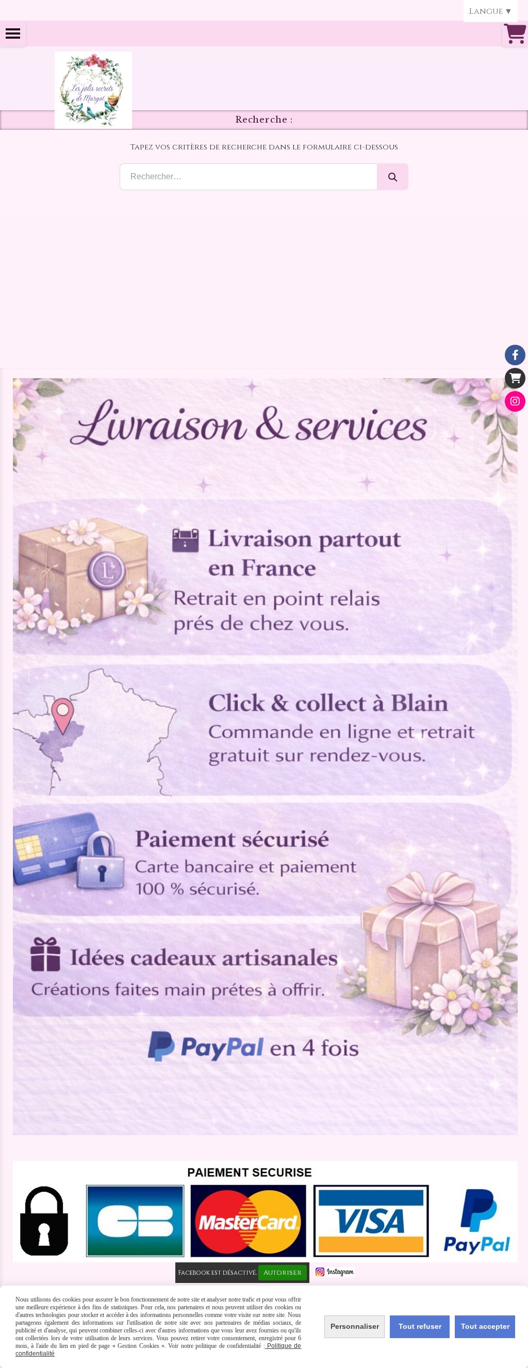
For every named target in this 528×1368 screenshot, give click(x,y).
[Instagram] (515, 401)
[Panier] (515, 378)
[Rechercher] (392, 176)
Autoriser (282, 1272)
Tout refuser (420, 1326)
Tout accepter (485, 1326)
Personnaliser (355, 1326)
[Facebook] (515, 355)
